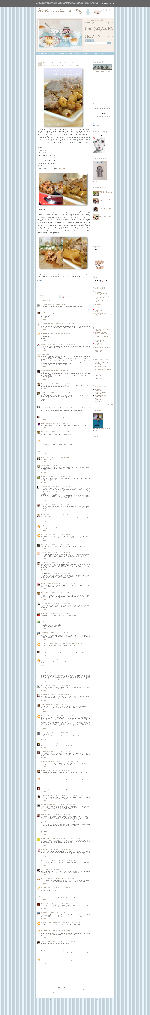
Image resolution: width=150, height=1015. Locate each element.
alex (42, 354)
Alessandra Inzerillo (47, 715)
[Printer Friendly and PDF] (40, 281)
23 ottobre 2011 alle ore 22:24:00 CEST (57, 526)
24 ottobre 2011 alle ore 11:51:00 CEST (70, 643)
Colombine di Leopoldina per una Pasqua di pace (105, 216)
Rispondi (43, 308)
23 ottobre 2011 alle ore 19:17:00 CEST (60, 440)
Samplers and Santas (100, 366)
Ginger (43, 544)
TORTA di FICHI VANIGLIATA (101, 301)
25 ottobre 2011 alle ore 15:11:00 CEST (57, 903)
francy (43, 431)
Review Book (98, 401)
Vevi (42, 704)
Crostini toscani (99, 310)
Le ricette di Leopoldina (57, 53)
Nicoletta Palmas (46, 583)
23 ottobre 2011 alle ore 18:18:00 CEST (59, 392)
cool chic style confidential (99, 291)
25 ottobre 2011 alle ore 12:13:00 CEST (64, 849)
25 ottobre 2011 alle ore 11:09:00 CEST (58, 814)
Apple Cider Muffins (100, 306)
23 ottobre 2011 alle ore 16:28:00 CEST (57, 370)
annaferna (44, 392)
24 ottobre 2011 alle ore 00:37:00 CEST (58, 573)
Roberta (43, 486)
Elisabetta (44, 694)
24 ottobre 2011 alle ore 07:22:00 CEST (57, 592)
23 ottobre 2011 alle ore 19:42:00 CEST (57, 450)
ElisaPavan (44, 416)
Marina (43, 504)
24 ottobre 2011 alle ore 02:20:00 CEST (63, 583)
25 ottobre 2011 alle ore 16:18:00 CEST (68, 922)
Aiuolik (43, 685)
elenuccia (44, 912)
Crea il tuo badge (96, 125)
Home (38, 53)
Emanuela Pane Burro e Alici (49, 643)
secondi (77, 65)
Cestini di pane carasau (101, 333)
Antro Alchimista (46, 788)
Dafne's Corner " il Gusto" (103, 347)
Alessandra (44, 440)
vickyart (43, 751)
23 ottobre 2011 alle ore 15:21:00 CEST (62, 323)
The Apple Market (46, 312)
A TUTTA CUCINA (99, 300)
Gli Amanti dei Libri (101, 395)
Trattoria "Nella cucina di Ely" (81, 53)
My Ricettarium (45, 323)
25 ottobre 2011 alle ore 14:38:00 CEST (62, 878)
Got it (112, 3)
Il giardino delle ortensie (103, 369)
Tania (42, 651)
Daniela (43, 778)
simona (43, 423)
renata (43, 370)
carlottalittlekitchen (47, 761)
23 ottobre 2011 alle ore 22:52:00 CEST (57, 544)
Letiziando (44, 333)
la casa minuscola (46, 849)
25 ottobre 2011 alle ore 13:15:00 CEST (63, 860)
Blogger (81, 1000)
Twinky (43, 450)
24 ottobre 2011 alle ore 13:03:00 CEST (58, 671)
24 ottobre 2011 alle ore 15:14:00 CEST (56, 704)
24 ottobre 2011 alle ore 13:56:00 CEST (58, 685)
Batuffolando (98, 343)
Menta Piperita (45, 878)
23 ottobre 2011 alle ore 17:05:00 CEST (61, 383)
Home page (63, 989)
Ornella (43, 603)
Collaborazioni (42, 56)
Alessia (43, 814)
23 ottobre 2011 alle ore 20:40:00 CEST (58, 476)
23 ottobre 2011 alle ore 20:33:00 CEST (56, 465)
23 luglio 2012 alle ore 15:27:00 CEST (57, 959)
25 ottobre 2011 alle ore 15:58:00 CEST (59, 912)
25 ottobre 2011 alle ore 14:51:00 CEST (65, 896)
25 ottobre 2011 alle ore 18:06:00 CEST (58, 930)
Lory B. (43, 621)
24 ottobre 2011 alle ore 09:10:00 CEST (57, 613)
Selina (43, 613)
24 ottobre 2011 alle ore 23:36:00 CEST (72, 795)
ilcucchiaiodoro (46, 804)
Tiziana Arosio (45, 406)
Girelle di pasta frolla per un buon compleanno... (105, 209)
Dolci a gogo (45, 383)
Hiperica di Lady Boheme (48, 922)
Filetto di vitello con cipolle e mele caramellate (59, 63)
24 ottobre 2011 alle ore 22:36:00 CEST (63, 788)
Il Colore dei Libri (100, 392)
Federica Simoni (46, 941)
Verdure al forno (99, 344)
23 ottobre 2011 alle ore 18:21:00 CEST (62, 406)
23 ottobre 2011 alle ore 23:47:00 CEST (57, 562)
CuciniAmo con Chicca (101, 332)
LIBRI (96, 398)
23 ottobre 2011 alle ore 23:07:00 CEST (58, 552)
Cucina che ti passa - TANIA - (50, 795)
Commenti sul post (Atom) (52, 992)
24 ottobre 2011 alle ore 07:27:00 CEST (58, 603)
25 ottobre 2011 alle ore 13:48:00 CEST (56, 869)
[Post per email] (39, 286)
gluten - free (67, 65)
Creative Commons (99, 1000)
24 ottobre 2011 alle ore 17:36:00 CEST (58, 751)
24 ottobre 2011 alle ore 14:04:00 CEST (60, 694)
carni (56, 65)
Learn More (105, 3)
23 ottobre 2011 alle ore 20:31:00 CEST (57, 457)
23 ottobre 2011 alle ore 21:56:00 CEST (59, 514)
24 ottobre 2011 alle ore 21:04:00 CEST (60, 770)
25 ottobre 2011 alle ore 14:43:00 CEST (58, 887)
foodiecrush (98, 328)
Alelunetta (44, 949)
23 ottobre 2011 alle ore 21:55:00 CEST (57, 504)
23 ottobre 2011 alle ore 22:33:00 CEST (58, 534)
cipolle (61, 65)
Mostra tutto (110, 318)
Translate (106, 282)
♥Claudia (43, 476)
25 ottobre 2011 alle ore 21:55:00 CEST (63, 941)
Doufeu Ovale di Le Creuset (71, 211)
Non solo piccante (100, 309)
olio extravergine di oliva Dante (56, 157)
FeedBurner (107, 116)
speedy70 (43, 744)
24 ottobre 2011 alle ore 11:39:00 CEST (59, 632)
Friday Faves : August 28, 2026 (103, 329)
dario (42, 732)
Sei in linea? (100, 53)
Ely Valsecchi (95, 122)
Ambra (42, 903)
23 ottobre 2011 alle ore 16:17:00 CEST (56, 354)
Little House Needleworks (102, 377)
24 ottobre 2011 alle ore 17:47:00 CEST (67, 761)
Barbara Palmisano (46, 304)
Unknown (43, 660)
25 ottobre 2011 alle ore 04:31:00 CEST (63, 804)
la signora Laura (46, 860)
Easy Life (62, 168)
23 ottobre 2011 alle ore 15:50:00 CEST (60, 333)
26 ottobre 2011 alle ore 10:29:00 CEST (60, 949)
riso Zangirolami (57, 162)
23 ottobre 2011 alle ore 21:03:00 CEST (58, 486)
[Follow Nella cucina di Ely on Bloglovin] (99, 152)
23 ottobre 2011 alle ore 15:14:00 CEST (63, 312)
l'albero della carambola (48, 838)
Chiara (43, 534)
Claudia (43, 552)
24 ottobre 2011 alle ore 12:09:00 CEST (58, 660)
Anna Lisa (44, 514)
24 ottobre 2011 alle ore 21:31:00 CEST (58, 778)
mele (73, 65)
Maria (42, 526)
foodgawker (98, 304)
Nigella (44, 53)
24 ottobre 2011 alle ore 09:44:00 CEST (58, 621)
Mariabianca (44, 770)
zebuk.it (97, 389)
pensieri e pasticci (100, 313)
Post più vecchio (85, 989)
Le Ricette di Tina (46, 896)
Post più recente (42, 989)
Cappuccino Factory (65, 1000)
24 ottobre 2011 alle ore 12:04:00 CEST (57, 651)
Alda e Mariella (46, 344)
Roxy (42, 869)
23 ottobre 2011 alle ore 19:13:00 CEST (57, 431)
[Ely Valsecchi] (93, 123)
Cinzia (43, 562)
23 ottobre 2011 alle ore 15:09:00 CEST (64, 304)
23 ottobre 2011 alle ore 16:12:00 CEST (63, 344)
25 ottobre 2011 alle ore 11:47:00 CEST (68, 838)
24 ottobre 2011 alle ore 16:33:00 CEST (57, 732)
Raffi (42, 457)
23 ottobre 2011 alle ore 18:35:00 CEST (57, 423)
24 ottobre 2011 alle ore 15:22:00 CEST (66, 715)
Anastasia (44, 632)
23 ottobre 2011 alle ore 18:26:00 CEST (60, 416)
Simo (42, 465)
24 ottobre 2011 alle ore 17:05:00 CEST (58, 744)
